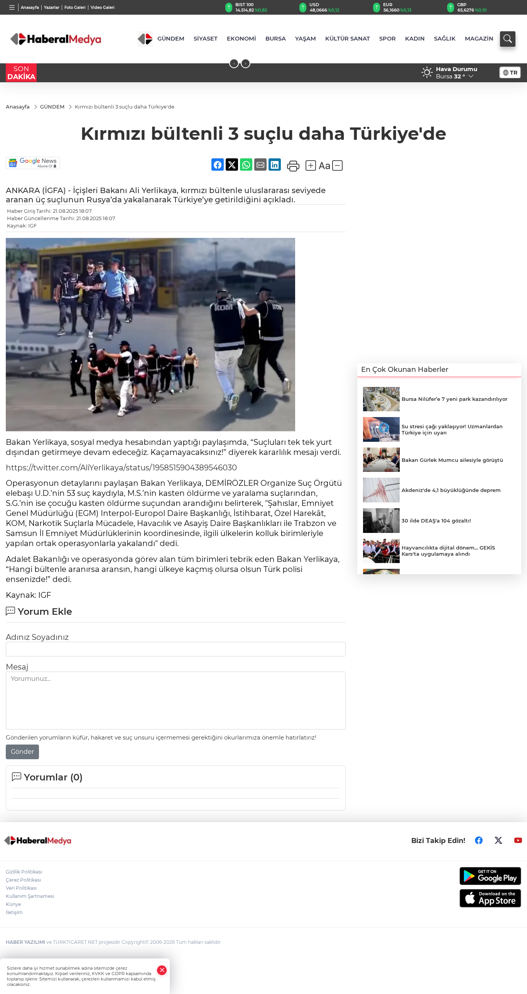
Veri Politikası (21, 888)
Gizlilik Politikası (24, 872)
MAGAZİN (479, 38)
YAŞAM (305, 38)
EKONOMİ (241, 38)
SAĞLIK (445, 38)
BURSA (275, 38)
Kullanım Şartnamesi (30, 896)
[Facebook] (478, 840)
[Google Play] (461, 876)
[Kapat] (162, 970)
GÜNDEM (170, 38)
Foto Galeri (75, 7)
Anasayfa (30, 7)
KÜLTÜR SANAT (347, 38)
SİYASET (206, 38)
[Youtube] (518, 840)
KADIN (415, 38)
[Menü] (12, 7)
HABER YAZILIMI (25, 942)
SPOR (387, 38)
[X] (498, 840)
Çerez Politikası (23, 880)
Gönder (22, 751)
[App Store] (461, 898)
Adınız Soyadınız (37, 637)
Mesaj (17, 667)
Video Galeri (103, 7)
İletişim (14, 912)
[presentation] (234, 63)
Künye (13, 904)
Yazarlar (51, 7)
